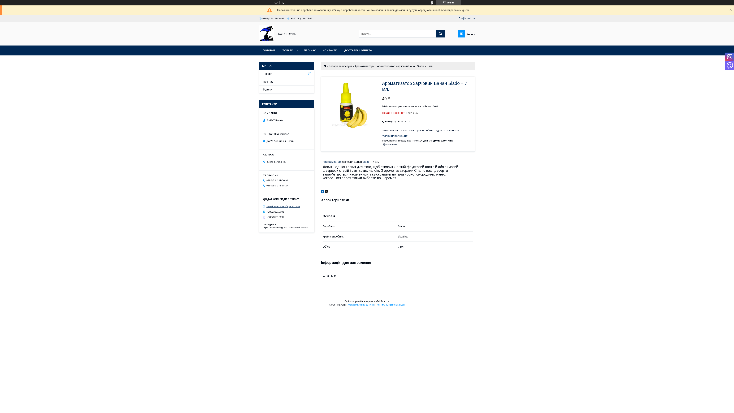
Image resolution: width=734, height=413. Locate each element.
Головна (269, 50)
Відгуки (267, 89)
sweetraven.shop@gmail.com (283, 206)
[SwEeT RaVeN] (266, 40)
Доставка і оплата (358, 50)
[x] (326, 192)
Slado (366, 161)
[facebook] (322, 192)
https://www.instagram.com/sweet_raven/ (285, 227)
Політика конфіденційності (390, 304)
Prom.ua (385, 301)
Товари (287, 50)
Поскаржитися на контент (360, 304)
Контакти (330, 50)
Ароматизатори (364, 66)
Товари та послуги (340, 66)
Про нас (310, 50)
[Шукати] (440, 33)
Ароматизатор (332, 161)
